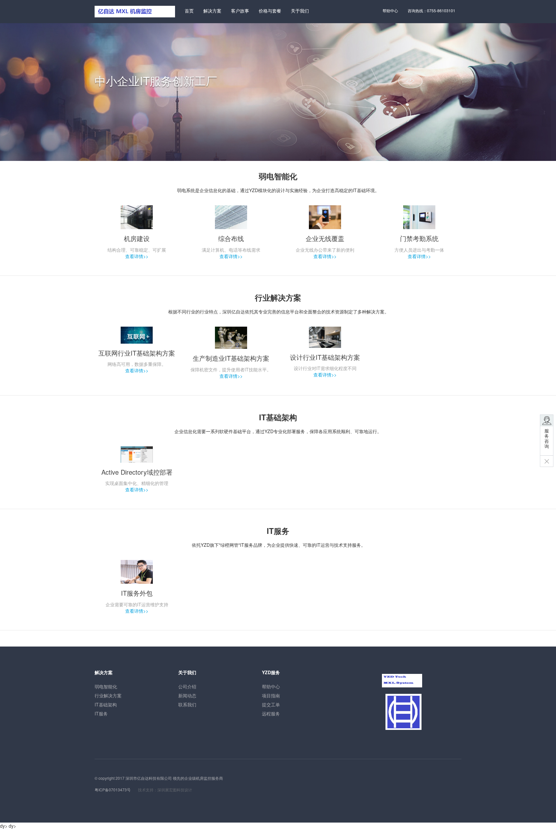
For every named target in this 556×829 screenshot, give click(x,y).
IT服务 (101, 713)
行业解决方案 (108, 695)
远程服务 (271, 713)
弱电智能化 (106, 686)
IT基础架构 (106, 704)
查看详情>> (136, 256)
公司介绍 (187, 686)
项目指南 (271, 695)
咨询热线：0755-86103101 (431, 10)
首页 (189, 10)
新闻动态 (187, 695)
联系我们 (187, 704)
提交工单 (271, 704)
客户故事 (240, 10)
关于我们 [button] (300, 10)
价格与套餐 (270, 10)
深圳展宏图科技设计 (174, 789)
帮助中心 (390, 10)
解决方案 (212, 10)
